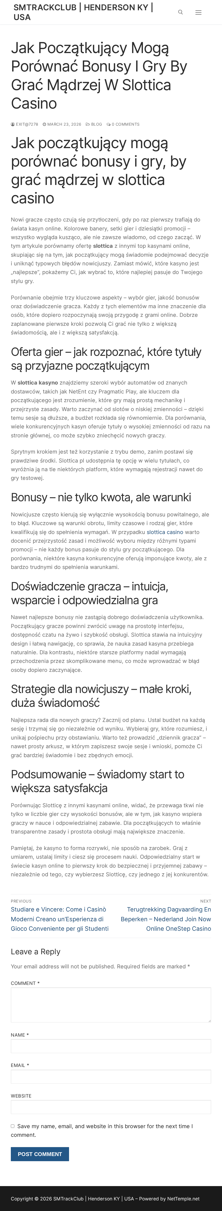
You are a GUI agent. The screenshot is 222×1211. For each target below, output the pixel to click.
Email (20, 1065)
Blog (96, 124)
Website (21, 1096)
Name (20, 1035)
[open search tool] (180, 12)
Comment (25, 983)
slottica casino (165, 532)
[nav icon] (198, 12)
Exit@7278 (26, 124)
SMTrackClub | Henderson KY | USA (84, 12)
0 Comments (125, 124)
